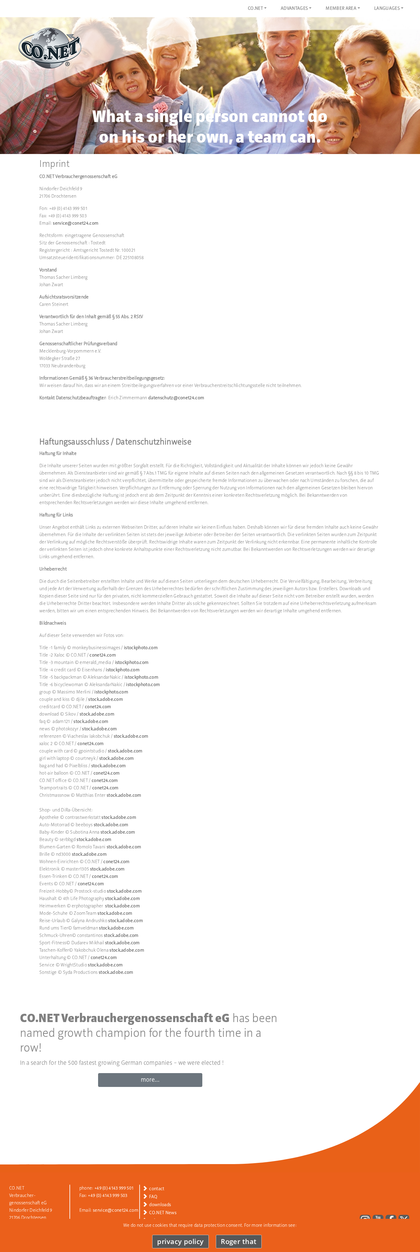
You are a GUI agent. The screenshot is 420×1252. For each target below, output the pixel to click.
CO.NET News (162, 1213)
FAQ (153, 1197)
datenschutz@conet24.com (176, 398)
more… (150, 1080)
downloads (160, 1205)
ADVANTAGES (294, 8)
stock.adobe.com (105, 699)
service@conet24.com (75, 223)
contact (156, 1189)
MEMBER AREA (341, 8)
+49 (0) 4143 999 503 (107, 1195)
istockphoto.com (141, 648)
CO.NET (255, 8)
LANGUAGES (387, 8)
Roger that (238, 1241)
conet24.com (102, 655)
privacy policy (180, 1241)
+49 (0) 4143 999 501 (113, 1188)
